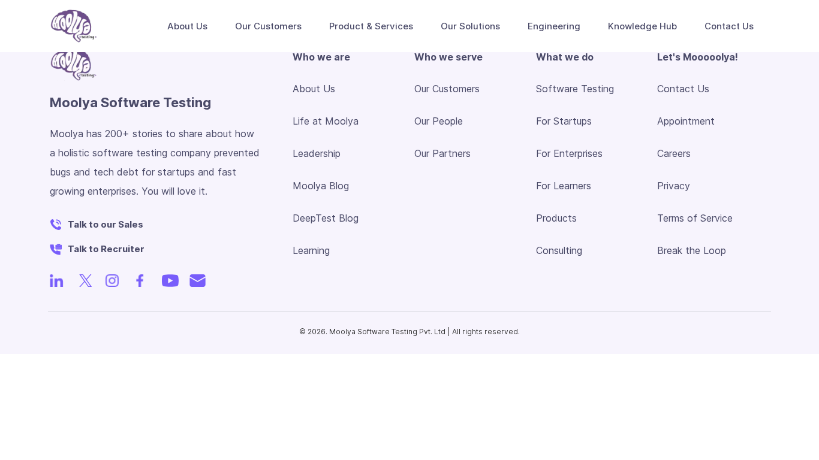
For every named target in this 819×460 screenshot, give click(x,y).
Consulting (559, 250)
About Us (314, 89)
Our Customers (268, 26)
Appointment (686, 121)
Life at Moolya (326, 121)
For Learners (563, 186)
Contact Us (683, 89)
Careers (674, 153)
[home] (74, 26)
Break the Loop (691, 250)
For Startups (564, 121)
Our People (438, 121)
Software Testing (575, 89)
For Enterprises (569, 153)
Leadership (317, 153)
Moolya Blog (321, 186)
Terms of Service (695, 218)
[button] (183, 26)
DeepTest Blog (326, 218)
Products (556, 218)
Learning (311, 250)
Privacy (673, 186)
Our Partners (442, 153)
